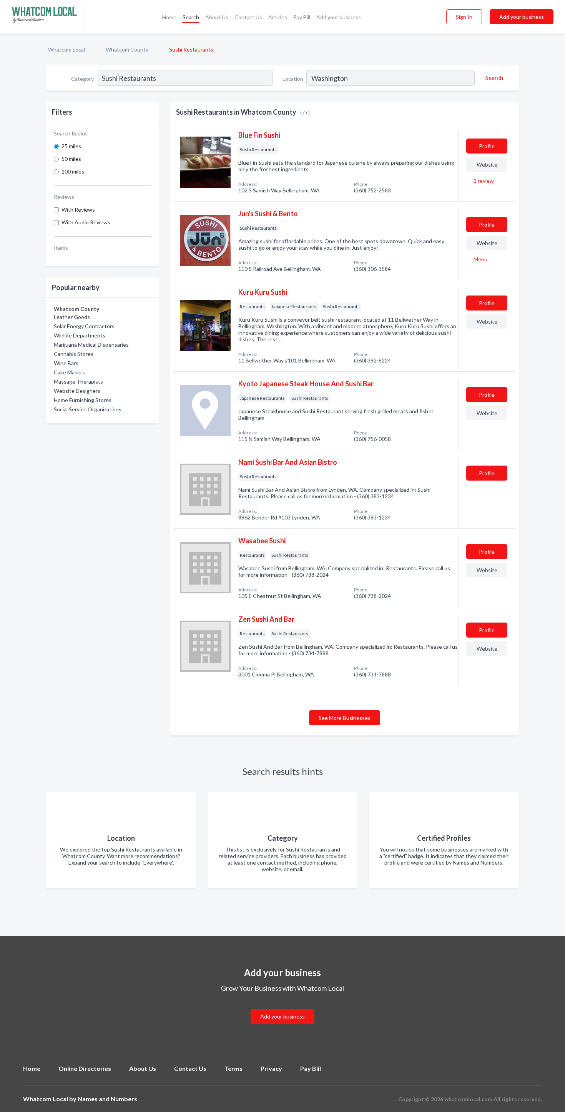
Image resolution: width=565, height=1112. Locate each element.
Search (191, 17)
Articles (277, 17)
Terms (233, 1068)
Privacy (271, 1068)
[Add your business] (282, 1007)
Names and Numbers (107, 1098)
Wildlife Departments (79, 335)
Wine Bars (66, 363)
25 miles (71, 146)
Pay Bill (301, 17)
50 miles (71, 158)
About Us (216, 17)
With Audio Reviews (85, 222)
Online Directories (84, 1068)
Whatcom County (127, 49)
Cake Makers (69, 372)
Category (82, 78)
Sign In (464, 16)
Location (292, 78)
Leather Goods (72, 317)
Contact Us (248, 17)
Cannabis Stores (73, 354)
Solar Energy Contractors (84, 326)
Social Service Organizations (87, 409)
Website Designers (77, 390)
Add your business (338, 17)
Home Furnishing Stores (82, 400)
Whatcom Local (66, 49)
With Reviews (78, 209)
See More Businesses (345, 718)
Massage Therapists (78, 381)
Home (169, 17)
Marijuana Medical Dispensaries (91, 344)
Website (487, 164)
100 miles (72, 171)
